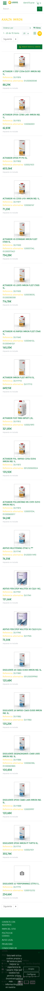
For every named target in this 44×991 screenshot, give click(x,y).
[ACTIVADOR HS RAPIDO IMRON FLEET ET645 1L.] (22, 321)
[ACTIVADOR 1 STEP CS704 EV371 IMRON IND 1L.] (22, 61)
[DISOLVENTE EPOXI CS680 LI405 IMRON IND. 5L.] (22, 790)
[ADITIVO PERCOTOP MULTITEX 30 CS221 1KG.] (22, 579)
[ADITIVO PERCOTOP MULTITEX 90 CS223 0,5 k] (22, 619)
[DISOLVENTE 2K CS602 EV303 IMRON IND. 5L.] (22, 660)
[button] (5, 3)
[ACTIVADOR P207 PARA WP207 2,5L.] (22, 408)
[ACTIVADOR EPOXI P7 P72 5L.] (22, 148)
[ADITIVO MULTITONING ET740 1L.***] (22, 538)
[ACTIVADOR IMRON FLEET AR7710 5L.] (22, 367)
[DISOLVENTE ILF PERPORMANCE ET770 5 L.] (22, 873)
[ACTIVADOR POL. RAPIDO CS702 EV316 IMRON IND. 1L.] (22, 449)
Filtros (38, 28)
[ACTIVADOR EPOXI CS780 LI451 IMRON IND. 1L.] (22, 105)
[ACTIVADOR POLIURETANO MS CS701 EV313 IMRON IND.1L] (22, 492)
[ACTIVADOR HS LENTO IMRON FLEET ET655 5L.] (22, 275)
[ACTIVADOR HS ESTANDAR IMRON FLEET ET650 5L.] (22, 229)
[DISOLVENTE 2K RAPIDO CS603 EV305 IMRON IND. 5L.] (22, 700)
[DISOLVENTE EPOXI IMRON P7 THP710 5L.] (22, 833)
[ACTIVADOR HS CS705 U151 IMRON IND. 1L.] (22, 188)
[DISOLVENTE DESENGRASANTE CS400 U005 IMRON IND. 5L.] (22, 744)
